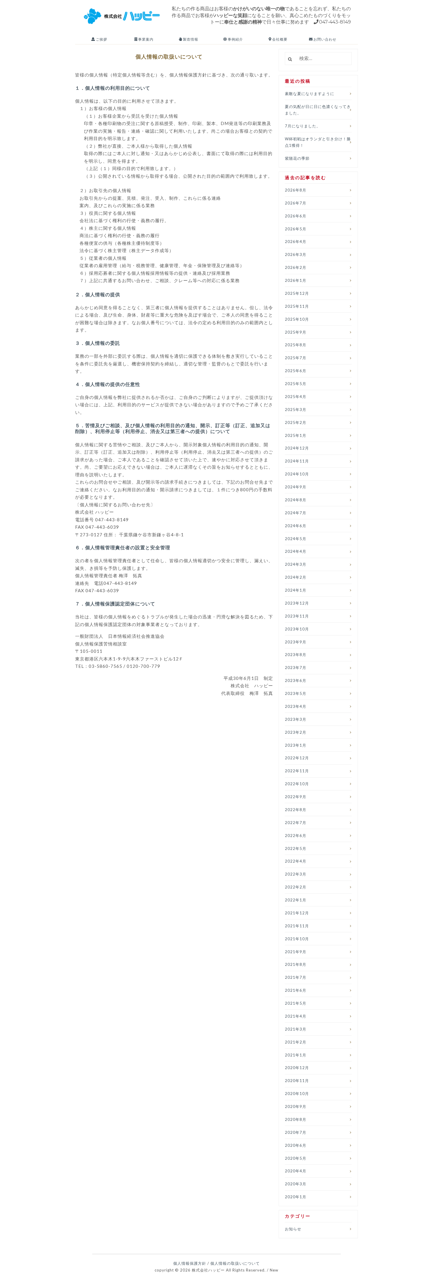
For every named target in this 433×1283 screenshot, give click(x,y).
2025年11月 (297, 306)
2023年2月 (295, 732)
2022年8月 (295, 809)
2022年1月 (295, 900)
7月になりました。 (302, 126)
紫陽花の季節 (297, 158)
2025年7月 (295, 357)
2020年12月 (297, 1067)
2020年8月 (295, 1119)
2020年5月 (295, 1158)
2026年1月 (295, 280)
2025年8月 (295, 344)
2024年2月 (295, 577)
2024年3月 (295, 564)
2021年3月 (295, 1029)
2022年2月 (295, 887)
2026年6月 (295, 216)
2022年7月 (295, 822)
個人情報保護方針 (189, 1263)
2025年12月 (297, 293)
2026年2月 (295, 267)
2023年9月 (295, 642)
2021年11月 (297, 925)
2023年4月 (295, 706)
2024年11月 (297, 461)
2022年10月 (297, 783)
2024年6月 (295, 525)
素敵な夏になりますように (309, 93)
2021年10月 (297, 938)
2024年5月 (295, 538)
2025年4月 (295, 396)
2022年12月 (297, 758)
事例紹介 (235, 39)
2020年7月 (295, 1132)
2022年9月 (295, 796)
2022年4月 (295, 861)
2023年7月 (295, 667)
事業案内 (145, 39)
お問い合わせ (324, 39)
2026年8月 (295, 190)
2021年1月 (295, 1055)
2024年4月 (295, 551)
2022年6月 (295, 835)
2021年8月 (295, 964)
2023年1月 (295, 745)
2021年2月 (295, 1042)
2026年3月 (295, 254)
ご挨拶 (101, 39)
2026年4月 (295, 241)
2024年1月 (295, 590)
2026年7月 (295, 203)
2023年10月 (297, 629)
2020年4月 (295, 1171)
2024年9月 (295, 487)
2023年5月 (295, 693)
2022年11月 (297, 770)
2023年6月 (295, 680)
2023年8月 (295, 654)
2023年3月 (295, 719)
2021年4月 (295, 1016)
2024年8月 (295, 499)
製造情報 (190, 39)
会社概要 (279, 39)
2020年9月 (295, 1106)
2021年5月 (295, 1003)
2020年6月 (295, 1145)
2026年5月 (295, 229)
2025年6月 (295, 370)
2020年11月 (297, 1080)
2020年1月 (295, 1196)
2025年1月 (295, 435)
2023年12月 (297, 603)
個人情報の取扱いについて (235, 1263)
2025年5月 (295, 383)
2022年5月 (295, 848)
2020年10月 (297, 1093)
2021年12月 (297, 913)
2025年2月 (295, 422)
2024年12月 (297, 448)
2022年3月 (295, 874)
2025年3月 (295, 409)
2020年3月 (295, 1184)
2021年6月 (295, 990)
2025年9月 (295, 332)
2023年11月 (297, 616)
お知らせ (293, 1229)
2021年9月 (295, 951)
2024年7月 (295, 512)
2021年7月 (295, 977)
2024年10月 (297, 474)
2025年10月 (297, 319)
